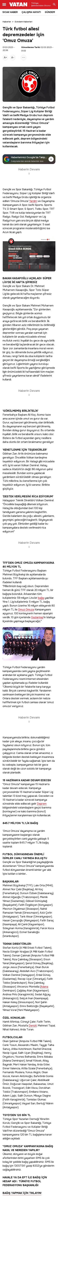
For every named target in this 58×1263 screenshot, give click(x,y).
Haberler (7, 21)
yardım (49, 119)
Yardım (33, 201)
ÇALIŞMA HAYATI (31, 12)
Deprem (42, 803)
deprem (48, 115)
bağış (41, 598)
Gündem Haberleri (23, 21)
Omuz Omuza (39, 123)
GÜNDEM (50, 12)
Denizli (33, 1025)
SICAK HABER (10, 12)
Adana (44, 986)
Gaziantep (37, 617)
